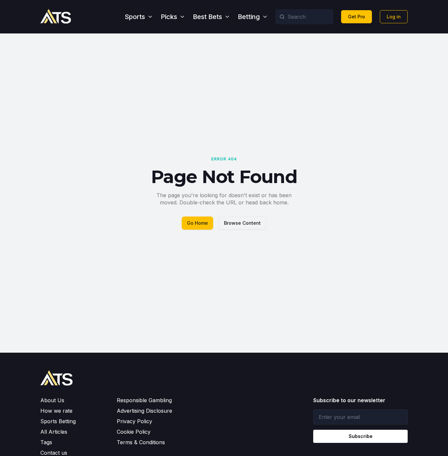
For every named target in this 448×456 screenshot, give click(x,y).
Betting (249, 17)
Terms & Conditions (141, 442)
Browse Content (242, 223)
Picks (169, 17)
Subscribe (361, 436)
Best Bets (207, 17)
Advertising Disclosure (144, 410)
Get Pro (356, 16)
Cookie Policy (134, 431)
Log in (394, 16)
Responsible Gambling (144, 400)
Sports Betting (58, 421)
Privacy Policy (134, 421)
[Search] (282, 16)
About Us (52, 400)
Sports (135, 17)
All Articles (53, 431)
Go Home (197, 223)
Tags (46, 442)
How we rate (56, 410)
